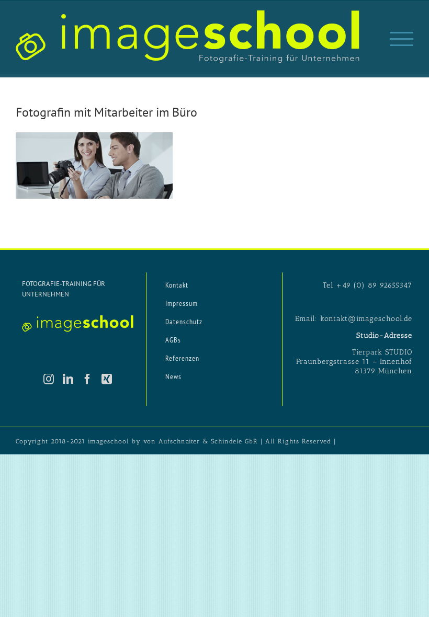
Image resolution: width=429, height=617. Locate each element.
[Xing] (106, 379)
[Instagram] (48, 379)
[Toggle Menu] (401, 39)
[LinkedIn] (68, 379)
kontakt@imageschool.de (366, 318)
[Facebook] (87, 379)
